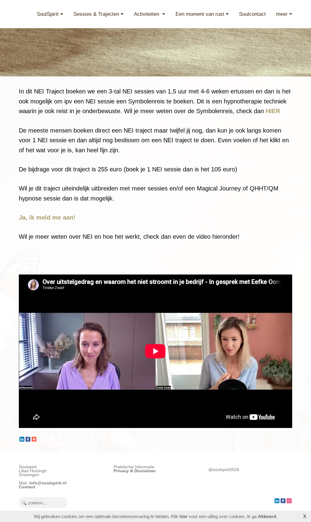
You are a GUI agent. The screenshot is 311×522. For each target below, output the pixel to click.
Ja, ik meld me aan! (47, 217)
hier (183, 516)
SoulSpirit (48, 14)
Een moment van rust (200, 14)
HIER (273, 111)
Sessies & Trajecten (96, 14)
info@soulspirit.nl (48, 483)
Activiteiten (147, 14)
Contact (27, 487)
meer (282, 14)
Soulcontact (252, 14)
